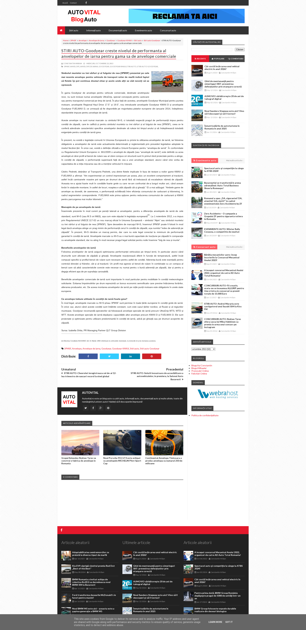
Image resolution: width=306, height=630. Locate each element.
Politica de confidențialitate (205, 415)
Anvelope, (75, 66)
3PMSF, (67, 66)
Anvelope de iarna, (89, 66)
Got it (229, 622)
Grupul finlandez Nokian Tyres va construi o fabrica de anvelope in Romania (78, 461)
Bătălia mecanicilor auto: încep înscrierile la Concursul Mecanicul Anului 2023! (221, 257)
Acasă (65, 3)
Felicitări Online (199, 373)
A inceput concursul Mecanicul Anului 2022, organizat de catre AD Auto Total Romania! (223, 273)
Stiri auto (138, 40)
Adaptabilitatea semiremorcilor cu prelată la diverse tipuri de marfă (90, 553)
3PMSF (73, 40)
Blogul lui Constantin (201, 365)
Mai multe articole (234, 160)
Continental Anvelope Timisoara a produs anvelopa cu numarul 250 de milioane (163, 461)
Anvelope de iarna (96, 40)
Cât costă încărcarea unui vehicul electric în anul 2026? (221, 67)
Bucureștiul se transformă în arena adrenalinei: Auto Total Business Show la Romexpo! (222, 185)
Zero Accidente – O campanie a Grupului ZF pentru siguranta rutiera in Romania (223, 216)
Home (65, 40)
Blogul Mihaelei (198, 368)
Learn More (215, 622)
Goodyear (110, 40)
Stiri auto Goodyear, (147, 66)
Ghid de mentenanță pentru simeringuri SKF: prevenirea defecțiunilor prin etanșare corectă (223, 84)
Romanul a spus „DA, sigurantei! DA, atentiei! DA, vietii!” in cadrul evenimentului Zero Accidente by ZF (223, 201)
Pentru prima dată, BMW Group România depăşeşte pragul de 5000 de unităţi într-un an (217, 596)
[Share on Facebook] (88, 356)
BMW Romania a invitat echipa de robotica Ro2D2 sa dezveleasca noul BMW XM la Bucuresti (91, 582)
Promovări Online (200, 370)
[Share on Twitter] (109, 356)
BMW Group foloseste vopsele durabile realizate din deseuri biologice (215, 610)
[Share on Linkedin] (130, 356)
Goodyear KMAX (124, 40)
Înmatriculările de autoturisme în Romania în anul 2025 (222, 127)
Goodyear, (104, 66)
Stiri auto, (131, 66)
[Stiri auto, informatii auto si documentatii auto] (84, 16)
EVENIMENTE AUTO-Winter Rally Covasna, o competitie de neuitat (222, 230)
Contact (73, 3)
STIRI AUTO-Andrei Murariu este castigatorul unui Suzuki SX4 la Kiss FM (223, 306)
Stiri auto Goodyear (152, 40)
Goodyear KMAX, (118, 66)
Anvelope (83, 40)
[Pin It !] (151, 356)
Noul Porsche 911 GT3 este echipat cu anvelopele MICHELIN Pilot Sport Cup (122, 461)
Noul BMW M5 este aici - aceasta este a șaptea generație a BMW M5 (93, 610)
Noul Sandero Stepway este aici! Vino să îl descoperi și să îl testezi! (224, 112)
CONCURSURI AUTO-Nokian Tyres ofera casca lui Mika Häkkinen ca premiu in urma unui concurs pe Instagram (222, 323)
